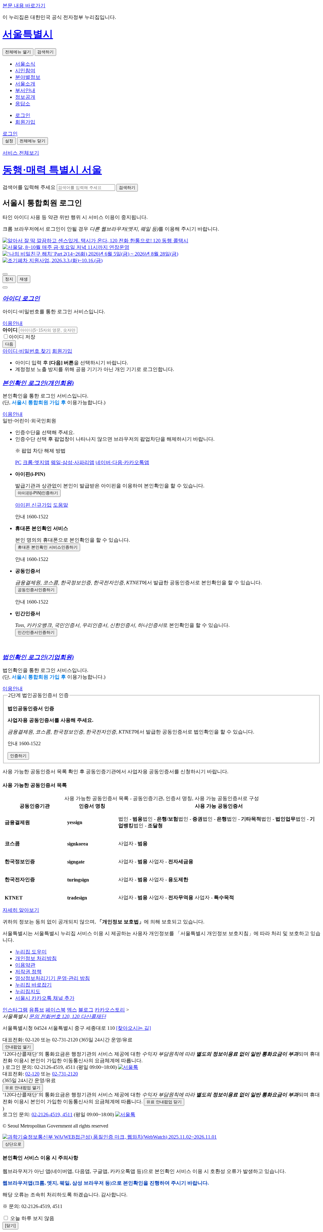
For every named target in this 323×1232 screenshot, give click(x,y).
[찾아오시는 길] (133, 1028)
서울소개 (25, 83)
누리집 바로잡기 (33, 984)
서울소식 (25, 64)
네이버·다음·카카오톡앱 (122, 462)
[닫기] (10, 1225)
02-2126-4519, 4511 (52, 1114)
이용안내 (13, 323)
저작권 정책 (28, 971)
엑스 (72, 1009)
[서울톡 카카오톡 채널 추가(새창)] (128, 1067)
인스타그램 (15, 1009)
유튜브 (36, 1009)
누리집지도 (27, 991)
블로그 (85, 1009)
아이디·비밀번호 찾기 (27, 351)
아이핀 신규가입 (33, 505)
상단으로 (13, 1144)
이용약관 (25, 965)
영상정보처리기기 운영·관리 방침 (52, 978)
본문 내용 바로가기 (24, 5)
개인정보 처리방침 (36, 958)
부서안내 (25, 90)
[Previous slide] (5, 274)
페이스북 (55, 1009)
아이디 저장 (22, 336)
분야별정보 (27, 77)
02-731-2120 (65, 1073)
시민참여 (25, 70)
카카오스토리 (110, 1009)
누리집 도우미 (31, 951)
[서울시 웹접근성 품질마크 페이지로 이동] (110, 1137)
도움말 (60, 505)
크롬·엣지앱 (36, 462)
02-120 (32, 1073)
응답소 (22, 103)
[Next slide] (5, 287)
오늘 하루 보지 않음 (31, 1218)
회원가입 (25, 122)
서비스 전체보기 (21, 153)
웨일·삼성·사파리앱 (72, 462)
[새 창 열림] (95, 240)
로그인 (22, 115)
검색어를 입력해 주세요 (29, 187)
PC (18, 462)
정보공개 (25, 97)
